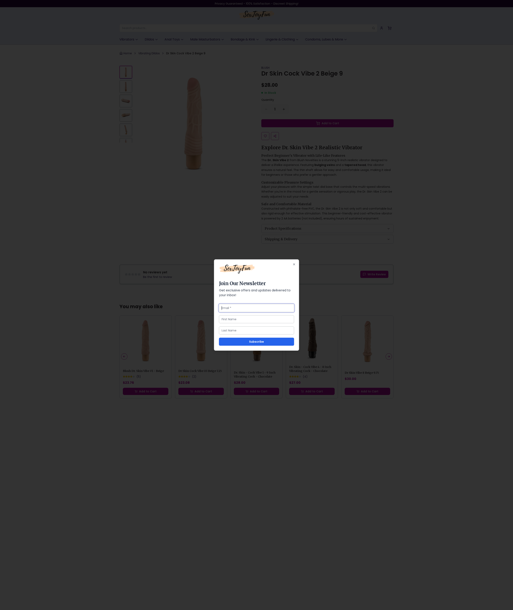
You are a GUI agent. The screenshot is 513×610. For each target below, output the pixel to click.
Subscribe (256, 342)
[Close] (294, 264)
